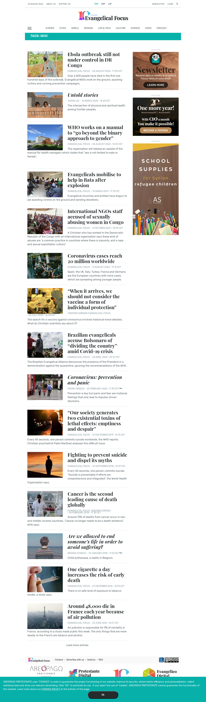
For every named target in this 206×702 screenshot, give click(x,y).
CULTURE (121, 28)
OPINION (88, 28)
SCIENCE (135, 28)
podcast (162, 28)
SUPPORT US (64, 4)
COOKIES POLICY (51, 689)
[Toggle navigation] (30, 28)
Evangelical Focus (79, 71)
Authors (91, 659)
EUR (96, 4)
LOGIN (170, 4)
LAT (110, 4)
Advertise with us (75, 659)
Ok (103, 694)
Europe (50, 28)
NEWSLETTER (158, 4)
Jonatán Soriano (78, 313)
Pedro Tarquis (76, 388)
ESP (103, 4)
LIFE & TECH (104, 28)
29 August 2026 (35, 4)
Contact (59, 659)
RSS (101, 659)
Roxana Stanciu (77, 553)
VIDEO (148, 28)
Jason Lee (74, 101)
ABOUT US (51, 4)
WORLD (75, 28)
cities (62, 28)
